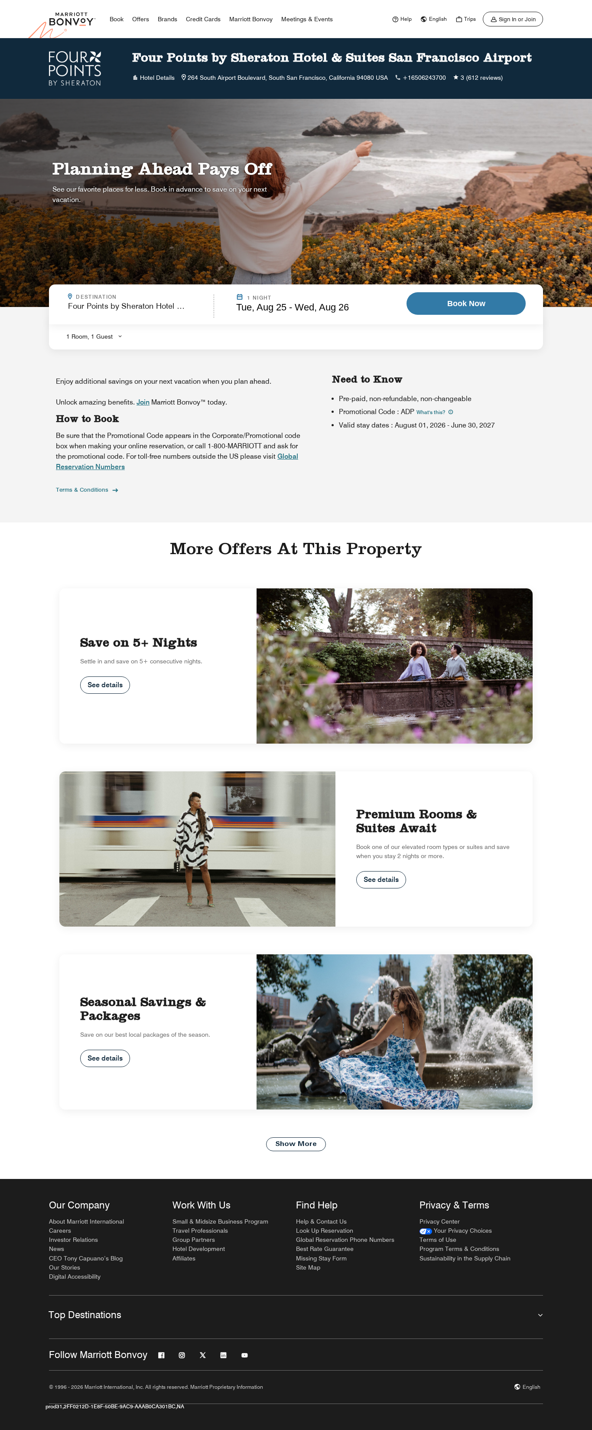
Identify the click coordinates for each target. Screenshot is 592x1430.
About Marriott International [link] (86, 1221)
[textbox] (138, 309)
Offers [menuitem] (140, 19)
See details (105, 685)
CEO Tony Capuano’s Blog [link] (86, 1258)
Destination (133, 297)
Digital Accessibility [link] (75, 1276)
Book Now (466, 303)
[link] (401, 19)
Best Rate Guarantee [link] (325, 1248)
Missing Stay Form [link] (321, 1258)
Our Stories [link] (64, 1267)
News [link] (56, 1248)
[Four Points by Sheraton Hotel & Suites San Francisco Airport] (75, 68)
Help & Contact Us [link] (321, 1221)
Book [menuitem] (117, 19)
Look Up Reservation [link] (324, 1230)
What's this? (431, 412)
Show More (296, 1144)
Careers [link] (60, 1230)
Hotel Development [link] (198, 1248)
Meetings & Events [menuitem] (307, 19)
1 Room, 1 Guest (89, 336)
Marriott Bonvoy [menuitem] (251, 19)
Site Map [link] (308, 1267)
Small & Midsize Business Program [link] (220, 1221)
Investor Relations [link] (73, 1239)
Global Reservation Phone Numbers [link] (345, 1239)
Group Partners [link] (193, 1239)
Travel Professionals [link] (200, 1230)
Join (143, 402)
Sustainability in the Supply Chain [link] (465, 1258)
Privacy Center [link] (440, 1221)
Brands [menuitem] (167, 19)
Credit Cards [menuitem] (203, 19)
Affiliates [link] (183, 1258)
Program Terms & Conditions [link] (459, 1248)
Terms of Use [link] (438, 1239)
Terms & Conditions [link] (82, 489)
